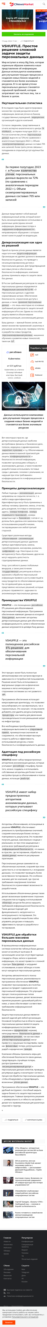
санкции (28, 1049)
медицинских (38, 117)
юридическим (20, 1030)
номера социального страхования (19, 513)
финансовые (12, 1046)
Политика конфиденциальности (20, 1296)
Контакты (8, 1278)
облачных (7, 902)
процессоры (8, 715)
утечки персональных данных (16, 1039)
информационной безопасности (17, 849)
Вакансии (8, 1275)
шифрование (8, 551)
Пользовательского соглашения (25, 1317)
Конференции (27, 1241)
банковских (24, 518)
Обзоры (7, 1251)
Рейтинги (7, 1247)
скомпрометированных (13, 144)
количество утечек (21, 172)
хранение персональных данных (21, 303)
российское (37, 605)
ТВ (23, 1256)
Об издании (8, 1269)
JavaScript (24, 778)
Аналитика (8, 1244)
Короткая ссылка (34, 1120)
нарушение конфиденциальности (18, 229)
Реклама (7, 1272)
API (3, 694)
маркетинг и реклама (12, 450)
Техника (25, 1253)
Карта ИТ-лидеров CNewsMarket (17, 19)
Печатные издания (29, 1259)
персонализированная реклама (17, 335)
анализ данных (9, 855)
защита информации (27, 253)
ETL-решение (14, 647)
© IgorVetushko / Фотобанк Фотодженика (31, 408)
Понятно (9, 1322)
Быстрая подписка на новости (19, 1290)
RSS (8, 1293)
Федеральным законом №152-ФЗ (17, 289)
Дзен (24, 1275)
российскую (18, 766)
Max (23, 1269)
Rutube (24, 1281)
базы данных (8, 617)
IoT (12, 341)
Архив (6, 1254)
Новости (7, 1241)
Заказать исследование (24, 34)
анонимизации (27, 493)
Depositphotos (17, 1306)
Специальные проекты (27, 1245)
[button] (44, 4)
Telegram (25, 1272)
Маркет (25, 1250)
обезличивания (9, 538)
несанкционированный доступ (16, 1066)
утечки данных (21, 1082)
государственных (10, 571)
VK (23, 1278)
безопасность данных (29, 1033)
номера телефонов (19, 511)
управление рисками (12, 1036)
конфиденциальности (20, 456)
